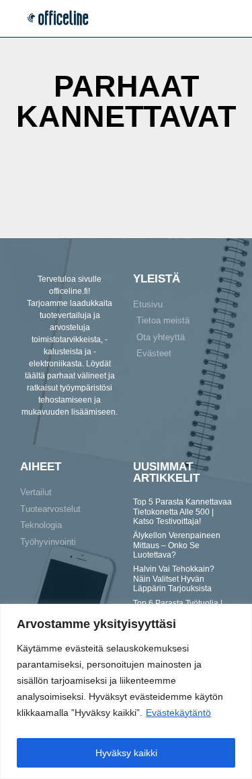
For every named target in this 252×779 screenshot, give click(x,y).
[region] (126, 691)
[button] (230, 18)
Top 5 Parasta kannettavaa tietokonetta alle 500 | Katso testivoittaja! (182, 511)
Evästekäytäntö (178, 712)
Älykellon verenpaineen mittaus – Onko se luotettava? (176, 545)
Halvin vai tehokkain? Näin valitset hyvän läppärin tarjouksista (173, 578)
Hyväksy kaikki (126, 752)
